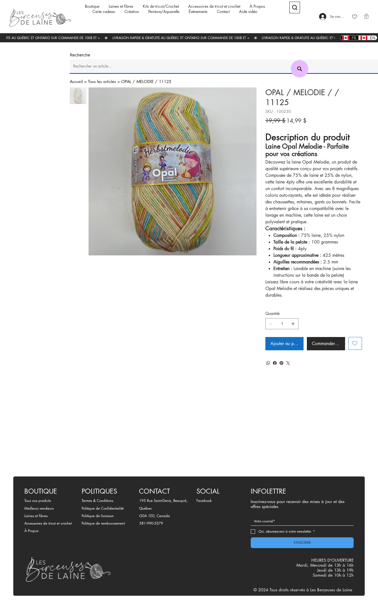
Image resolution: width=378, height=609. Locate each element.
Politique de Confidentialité (103, 508)
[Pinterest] (281, 363)
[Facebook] (275, 363)
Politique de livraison (98, 515)
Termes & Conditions (97, 500)
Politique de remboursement (103, 523)
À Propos (31, 530)
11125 (165, 81)
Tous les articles (102, 81)
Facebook (204, 500)
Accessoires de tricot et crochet (48, 523)
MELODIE (145, 81)
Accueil (76, 81)
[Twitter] (288, 363)
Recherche (80, 55)
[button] (366, 16)
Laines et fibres (36, 515)
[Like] (354, 16)
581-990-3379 (151, 523)
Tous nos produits (37, 500)
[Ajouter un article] (293, 323)
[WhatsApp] (268, 363)
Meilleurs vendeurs (39, 508)
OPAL (126, 81)
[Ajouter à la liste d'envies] (355, 343)
